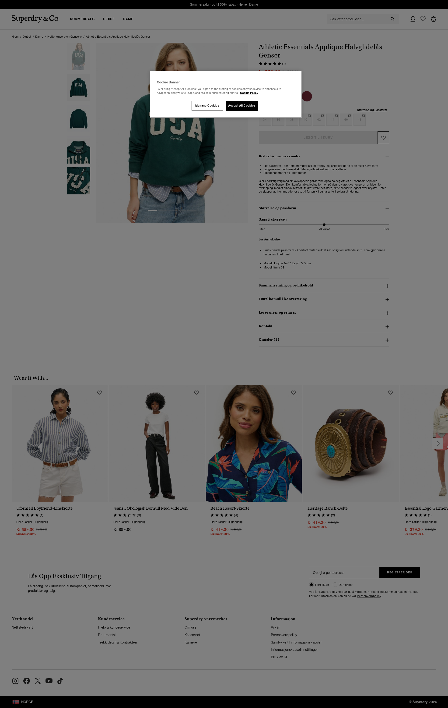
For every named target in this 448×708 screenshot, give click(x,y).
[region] (225, 94)
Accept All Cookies (241, 105)
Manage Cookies (207, 105)
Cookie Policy (249, 93)
